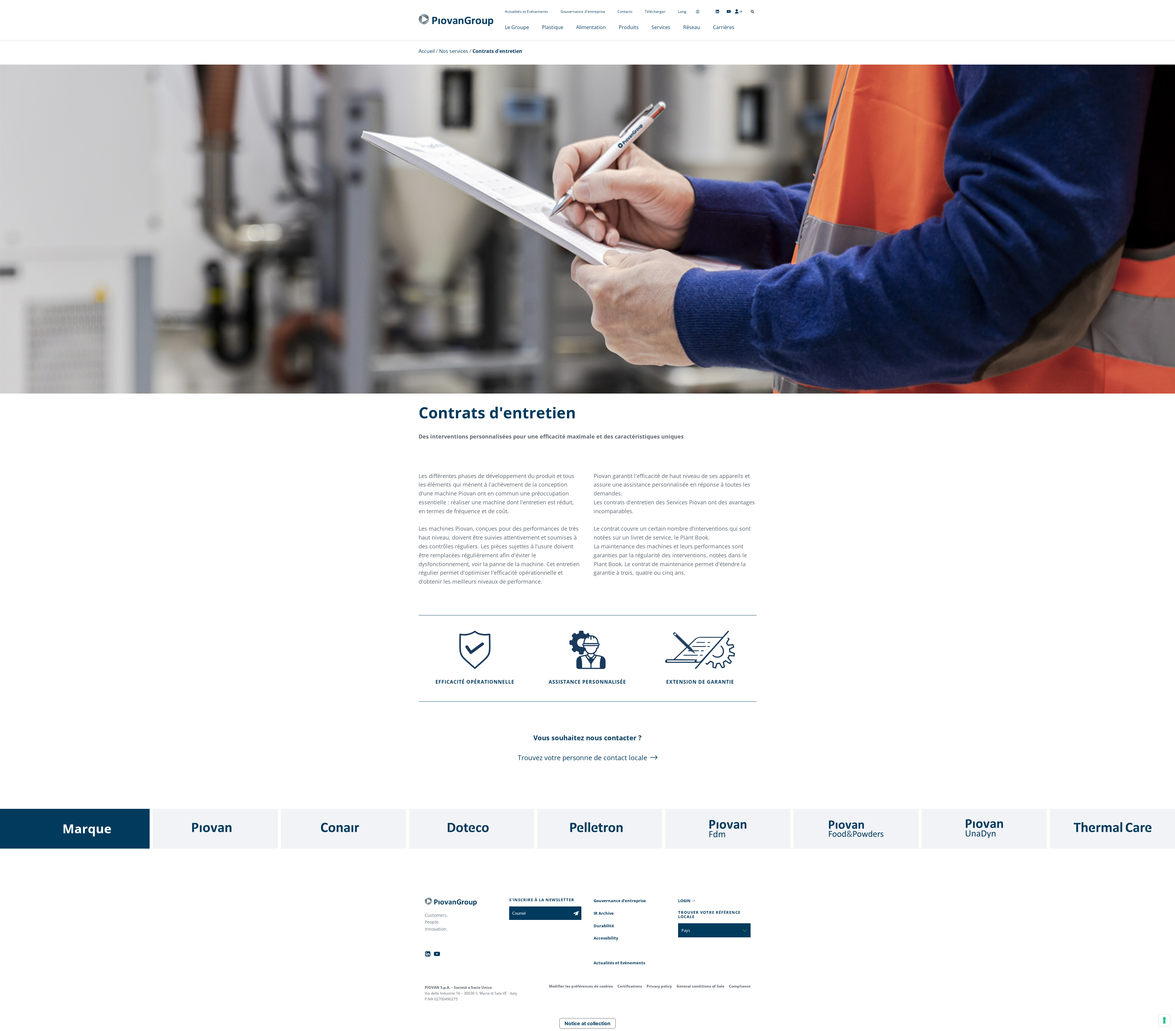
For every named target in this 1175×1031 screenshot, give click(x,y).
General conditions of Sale (700, 986)
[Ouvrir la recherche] (752, 11)
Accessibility (606, 938)
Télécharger (655, 11)
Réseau (691, 27)
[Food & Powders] (856, 829)
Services (660, 27)
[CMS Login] (738, 11)
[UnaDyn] (984, 829)
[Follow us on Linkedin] (717, 11)
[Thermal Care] (1112, 829)
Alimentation (591, 27)
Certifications (629, 986)
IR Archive (604, 913)
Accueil (427, 51)
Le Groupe (517, 27)
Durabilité (604, 925)
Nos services (453, 51)
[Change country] (698, 11)
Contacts (624, 11)
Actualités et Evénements (526, 11)
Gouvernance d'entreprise (583, 11)
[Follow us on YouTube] (729, 11)
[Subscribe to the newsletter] (576, 913)
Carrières (723, 27)
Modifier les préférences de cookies (581, 986)
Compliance (740, 986)
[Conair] (343, 829)
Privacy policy (659, 986)
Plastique (552, 27)
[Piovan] (215, 829)
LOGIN (684, 900)
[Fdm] (727, 829)
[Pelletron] (599, 829)
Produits (629, 27)
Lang (682, 11)
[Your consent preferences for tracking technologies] (1164, 1020)
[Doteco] (471, 829)
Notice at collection (587, 1023)
